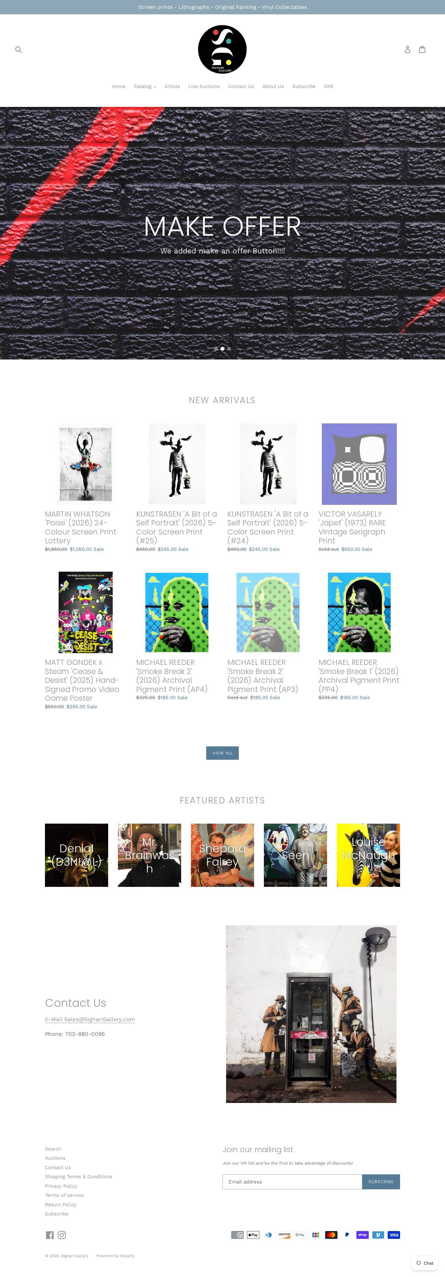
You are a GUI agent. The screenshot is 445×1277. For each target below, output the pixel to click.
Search (53, 1149)
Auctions (55, 1158)
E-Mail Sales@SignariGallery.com (90, 1019)
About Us (273, 86)
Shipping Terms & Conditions (78, 1177)
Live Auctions (204, 86)
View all (222, 753)
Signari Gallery (75, 1256)
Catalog (143, 86)
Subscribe (304, 86)
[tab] (216, 349)
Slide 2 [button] (222, 349)
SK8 (328, 86)
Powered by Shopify (115, 1256)
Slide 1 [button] (216, 349)
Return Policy (61, 1205)
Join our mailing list (258, 1149)
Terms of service (64, 1195)
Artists (172, 86)
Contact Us (241, 86)
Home (119, 86)
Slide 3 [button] (229, 349)
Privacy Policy (61, 1186)
